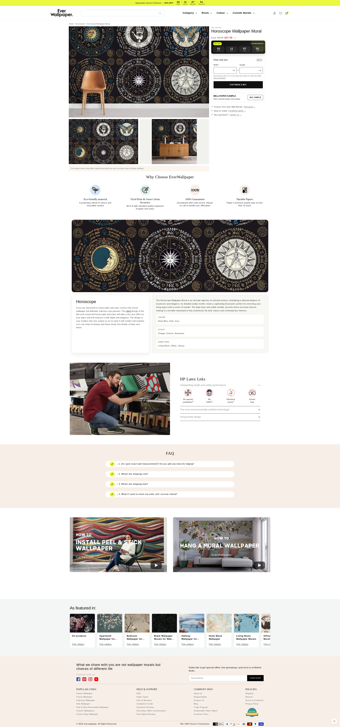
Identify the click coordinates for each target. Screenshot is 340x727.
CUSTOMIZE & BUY (238, 85)
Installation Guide (145, 704)
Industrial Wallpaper (85, 700)
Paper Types (142, 697)
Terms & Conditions (254, 700)
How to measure (220, 78)
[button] (118, 545)
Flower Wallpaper (84, 693)
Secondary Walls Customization (151, 711)
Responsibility (200, 697)
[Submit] (160, 13)
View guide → (250, 107)
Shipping (249, 693)
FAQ (139, 693)
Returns (249, 697)
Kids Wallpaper (83, 704)
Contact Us (199, 700)
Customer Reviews (145, 707)
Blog (196, 704)
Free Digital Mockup (146, 714)
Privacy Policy (251, 704)
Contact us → (236, 115)
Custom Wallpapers (85, 711)
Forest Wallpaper (84, 697)
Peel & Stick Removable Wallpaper (92, 707)
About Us (198, 693)
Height (242, 65)
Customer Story (201, 714)
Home (71, 24)
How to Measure (144, 700)
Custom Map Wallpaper (87, 714)
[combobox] (122, 13)
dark (128, 311)
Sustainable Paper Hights (206, 711)
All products (80, 24)
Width (216, 65)
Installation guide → (237, 111)
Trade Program (201, 707)
